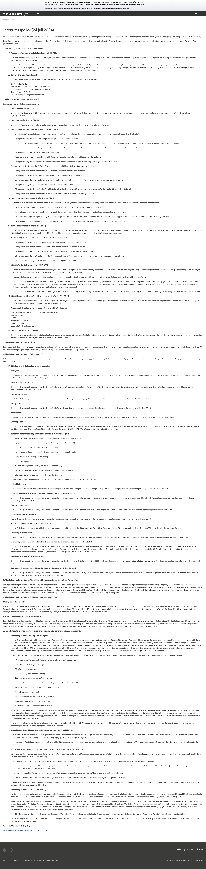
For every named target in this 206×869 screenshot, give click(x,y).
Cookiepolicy (16, 860)
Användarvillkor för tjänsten (47, 860)
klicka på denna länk (136, 2)
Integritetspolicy (29, 860)
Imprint (5, 860)
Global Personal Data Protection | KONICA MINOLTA (25, 830)
